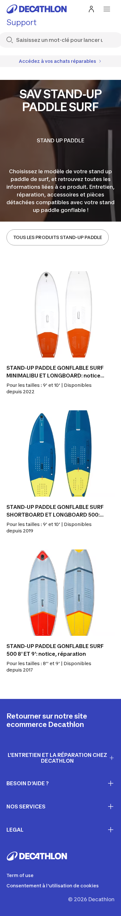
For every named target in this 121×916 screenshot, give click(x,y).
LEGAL (15, 829)
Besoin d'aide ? (27, 783)
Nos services (25, 806)
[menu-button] (107, 9)
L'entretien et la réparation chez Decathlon (57, 758)
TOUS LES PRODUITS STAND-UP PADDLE (57, 237)
